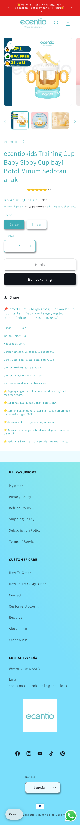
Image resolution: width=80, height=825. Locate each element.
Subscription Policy (24, 530)
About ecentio (20, 628)
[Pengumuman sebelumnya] (9, 8)
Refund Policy (20, 508)
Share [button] (14, 297)
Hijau (39, 225)
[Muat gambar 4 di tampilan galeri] (60, 120)
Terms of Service (22, 541)
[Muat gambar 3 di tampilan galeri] (40, 120)
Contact (15, 595)
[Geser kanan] (75, 121)
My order (16, 485)
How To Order (20, 572)
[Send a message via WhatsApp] (71, 816)
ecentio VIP (18, 640)
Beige (16, 225)
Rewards (16, 617)
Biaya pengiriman (35, 206)
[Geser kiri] (5, 121)
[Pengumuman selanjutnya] (71, 8)
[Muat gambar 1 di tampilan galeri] (20, 120)
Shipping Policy (21, 519)
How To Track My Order (27, 583)
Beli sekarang (40, 279)
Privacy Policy (20, 496)
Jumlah (9, 236)
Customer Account (24, 606)
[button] (10, 23)
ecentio (30, 815)
